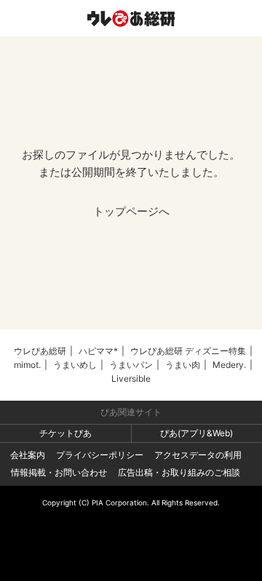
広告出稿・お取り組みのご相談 (179, 472)
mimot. (27, 364)
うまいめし (75, 364)
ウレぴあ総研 (40, 351)
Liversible (131, 378)
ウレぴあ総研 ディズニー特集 (188, 351)
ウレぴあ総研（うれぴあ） (131, 18)
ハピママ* (98, 351)
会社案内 (27, 454)
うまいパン (131, 364)
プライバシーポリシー (99, 454)
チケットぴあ (65, 433)
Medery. (229, 364)
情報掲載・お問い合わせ (59, 472)
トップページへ (131, 211)
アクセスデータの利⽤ (198, 454)
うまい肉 (182, 364)
